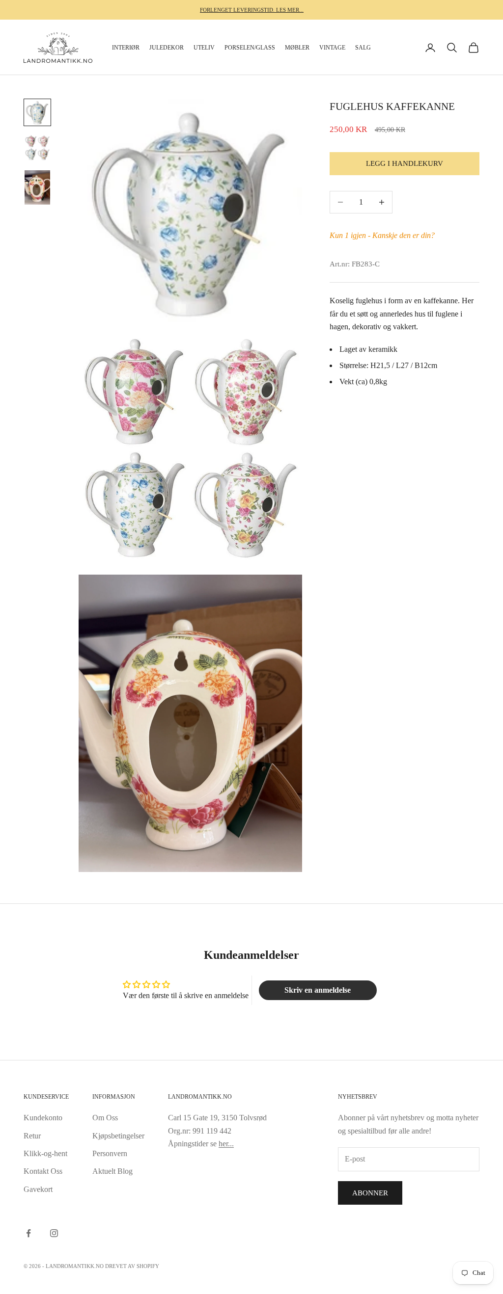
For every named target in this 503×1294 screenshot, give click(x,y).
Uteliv (204, 47)
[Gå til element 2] (37, 147)
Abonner (370, 1193)
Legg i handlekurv (404, 163)
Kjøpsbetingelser (118, 1136)
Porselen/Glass (249, 47)
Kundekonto (43, 1117)
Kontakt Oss (43, 1171)
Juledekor (166, 47)
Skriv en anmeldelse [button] (317, 990)
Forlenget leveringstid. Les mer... (252, 10)
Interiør (126, 47)
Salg (363, 47)
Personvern (109, 1153)
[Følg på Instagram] (54, 1233)
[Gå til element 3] (37, 187)
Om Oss (105, 1117)
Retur (32, 1136)
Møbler (297, 47)
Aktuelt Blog (112, 1171)
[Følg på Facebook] (28, 1233)
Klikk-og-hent (45, 1153)
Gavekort (38, 1189)
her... (226, 1143)
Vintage (332, 47)
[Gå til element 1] (37, 112)
